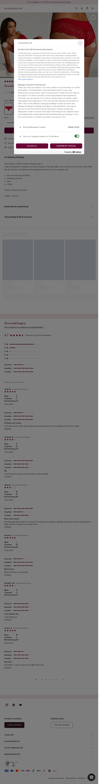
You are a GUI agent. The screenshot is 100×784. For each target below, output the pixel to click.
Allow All (32, 146)
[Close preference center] (80, 43)
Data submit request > (26, 79)
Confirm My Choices (66, 146)
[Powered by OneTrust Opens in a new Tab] (73, 152)
